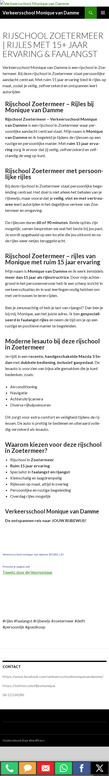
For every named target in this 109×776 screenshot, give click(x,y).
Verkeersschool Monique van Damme (41, 12)
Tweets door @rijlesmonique (27, 572)
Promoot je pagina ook (16, 566)
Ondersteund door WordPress (24, 740)
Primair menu (103, 13)
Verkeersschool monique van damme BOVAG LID (33, 554)
